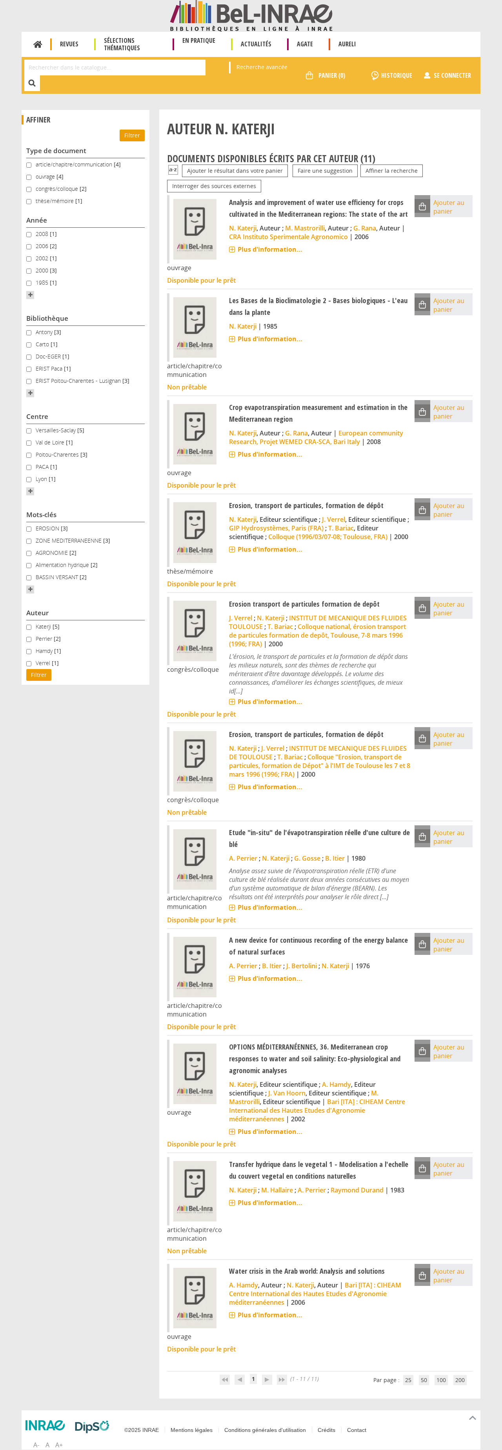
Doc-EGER (49, 356)
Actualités (256, 44)
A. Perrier (243, 858)
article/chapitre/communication (75, 164)
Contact (356, 1430)
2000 (43, 270)
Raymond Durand (357, 1190)
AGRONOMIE (52, 552)
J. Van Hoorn (287, 1093)
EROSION (48, 528)
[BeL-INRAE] (251, 15)
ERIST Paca (50, 368)
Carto (43, 344)
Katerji (44, 626)
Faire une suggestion (325, 170)
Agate (305, 44)
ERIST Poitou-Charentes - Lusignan (79, 380)
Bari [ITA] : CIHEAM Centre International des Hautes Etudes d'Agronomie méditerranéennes (317, 1110)
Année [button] (36, 220)
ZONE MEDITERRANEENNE (69, 540)
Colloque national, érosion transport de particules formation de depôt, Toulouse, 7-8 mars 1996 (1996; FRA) (317, 635)
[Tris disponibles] (173, 171)
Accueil (37, 44)
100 (441, 1380)
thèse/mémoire (55, 201)
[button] (30, 295)
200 (460, 1380)
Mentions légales (192, 1430)
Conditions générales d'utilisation (265, 1430)
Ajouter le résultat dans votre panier (235, 170)
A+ (59, 1445)
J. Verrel (333, 519)
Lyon (42, 479)
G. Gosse (307, 858)
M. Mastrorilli (305, 228)
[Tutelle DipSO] (94, 1427)
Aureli (347, 44)
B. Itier (335, 858)
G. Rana (364, 228)
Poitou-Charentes (58, 454)
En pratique (198, 40)
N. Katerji (242, 228)
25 (408, 1380)
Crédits (326, 1430)
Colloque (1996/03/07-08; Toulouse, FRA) (327, 536)
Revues (69, 44)
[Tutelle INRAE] (47, 1425)
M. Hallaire (277, 1190)
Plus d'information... (270, 249)
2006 (43, 246)
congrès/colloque (58, 188)
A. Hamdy (336, 1084)
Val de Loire (51, 442)
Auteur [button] (37, 612)
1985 (43, 282)
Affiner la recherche (392, 170)
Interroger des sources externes (214, 186)
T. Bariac (341, 528)
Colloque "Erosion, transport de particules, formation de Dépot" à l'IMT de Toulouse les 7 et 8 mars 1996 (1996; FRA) (319, 766)
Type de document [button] (56, 150)
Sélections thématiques (122, 44)
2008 (43, 234)
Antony (45, 332)
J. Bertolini (301, 966)
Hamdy (45, 651)
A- (36, 1445)
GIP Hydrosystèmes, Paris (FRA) (276, 528)
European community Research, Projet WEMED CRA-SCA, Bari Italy (316, 437)
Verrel (44, 663)
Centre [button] (37, 416)
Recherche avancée (261, 67)
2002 (43, 258)
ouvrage (46, 176)
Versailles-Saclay (56, 430)
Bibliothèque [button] (47, 318)
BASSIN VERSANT (58, 577)
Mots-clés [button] (41, 514)
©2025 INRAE (141, 1430)
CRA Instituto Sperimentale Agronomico (288, 236)
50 (424, 1380)
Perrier (45, 638)
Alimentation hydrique (63, 565)
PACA (43, 466)
